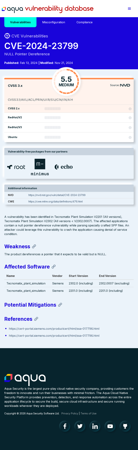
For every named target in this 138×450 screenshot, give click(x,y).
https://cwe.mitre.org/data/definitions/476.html (55, 201)
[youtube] (111, 427)
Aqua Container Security (25, 380)
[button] (129, 8)
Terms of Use (88, 413)
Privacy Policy (69, 413)
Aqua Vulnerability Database (47, 9)
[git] (126, 427)
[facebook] (65, 427)
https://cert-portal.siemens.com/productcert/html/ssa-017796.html (54, 328)
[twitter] (80, 427)
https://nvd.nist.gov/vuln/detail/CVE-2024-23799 (57, 195)
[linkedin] (96, 427)
